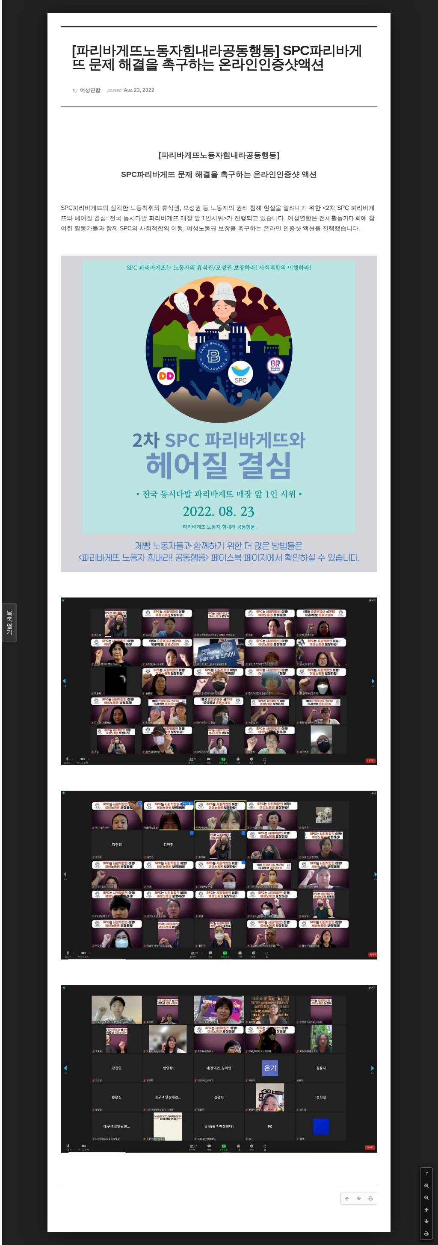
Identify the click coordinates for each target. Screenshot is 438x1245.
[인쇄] (426, 1233)
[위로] (426, 1210)
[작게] (426, 1198)
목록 (9, 622)
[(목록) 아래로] (426, 1221)
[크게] (426, 1186)
